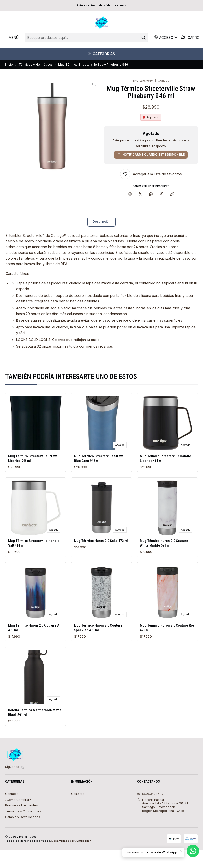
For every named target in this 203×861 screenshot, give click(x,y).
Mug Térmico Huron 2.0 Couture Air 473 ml (35, 627)
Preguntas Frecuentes (21, 805)
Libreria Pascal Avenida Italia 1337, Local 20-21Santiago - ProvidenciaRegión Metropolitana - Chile (165, 805)
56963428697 (153, 794)
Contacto (12, 794)
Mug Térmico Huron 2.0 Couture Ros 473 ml (167, 627)
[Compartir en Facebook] (130, 194)
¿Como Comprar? (18, 799)
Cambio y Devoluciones (22, 817)
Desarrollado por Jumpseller (71, 840)
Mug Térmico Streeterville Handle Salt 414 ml (33, 543)
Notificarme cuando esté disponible (153, 154)
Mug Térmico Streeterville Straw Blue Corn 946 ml (98, 458)
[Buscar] (143, 37)
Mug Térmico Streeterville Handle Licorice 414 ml (165, 458)
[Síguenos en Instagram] (23, 767)
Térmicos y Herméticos (36, 64)
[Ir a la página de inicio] (101, 22)
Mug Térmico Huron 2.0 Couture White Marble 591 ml (164, 543)
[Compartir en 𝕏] (140, 194)
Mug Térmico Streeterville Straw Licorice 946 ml (32, 458)
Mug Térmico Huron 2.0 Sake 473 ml (101, 541)
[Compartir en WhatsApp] (151, 194)
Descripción (101, 221)
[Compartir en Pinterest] (161, 194)
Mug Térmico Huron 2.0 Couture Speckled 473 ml (98, 627)
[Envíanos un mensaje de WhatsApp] (193, 851)
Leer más (119, 5)
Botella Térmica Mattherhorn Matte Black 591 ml (34, 712)
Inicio (9, 64)
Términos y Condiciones (23, 811)
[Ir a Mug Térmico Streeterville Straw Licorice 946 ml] (35, 423)
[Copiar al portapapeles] (172, 194)
